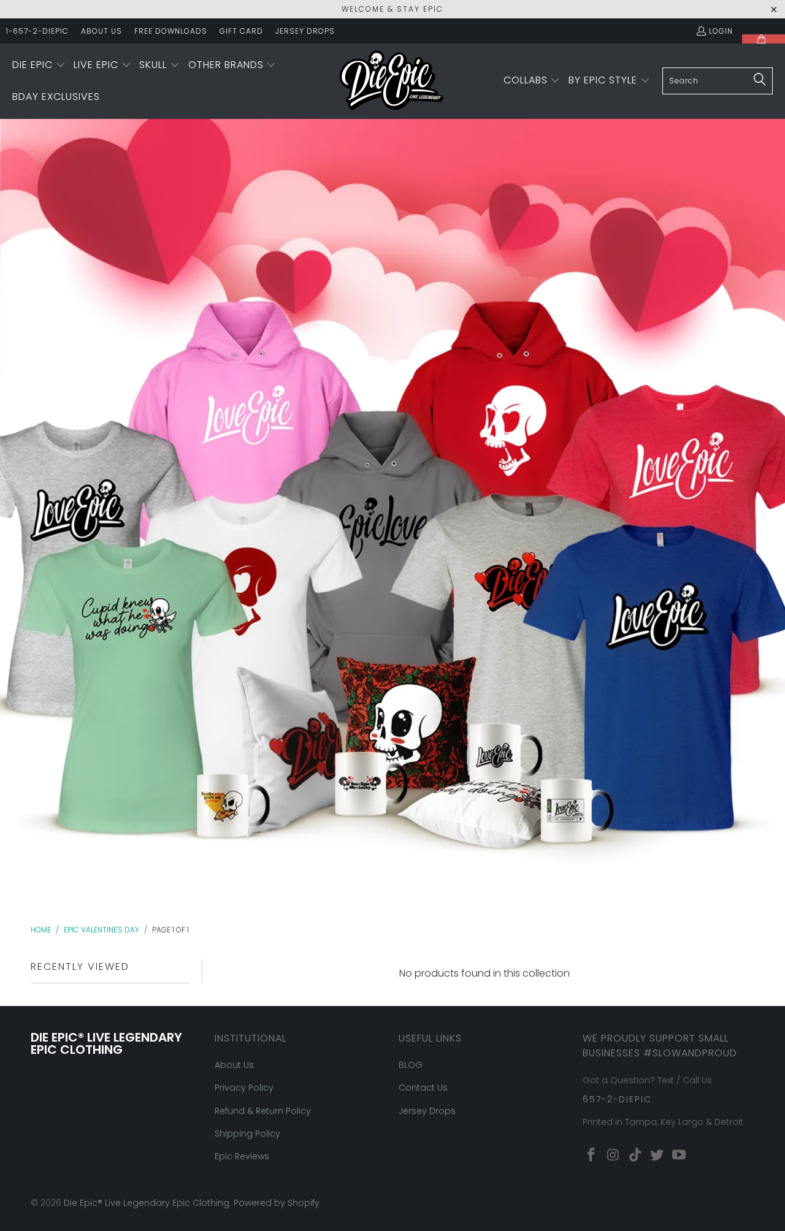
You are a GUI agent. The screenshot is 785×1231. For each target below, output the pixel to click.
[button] (39, 66)
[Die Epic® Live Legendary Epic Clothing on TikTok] (635, 1156)
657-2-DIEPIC (617, 1099)
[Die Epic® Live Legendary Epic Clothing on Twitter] (657, 1156)
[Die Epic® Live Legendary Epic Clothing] (391, 81)
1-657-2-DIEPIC (37, 31)
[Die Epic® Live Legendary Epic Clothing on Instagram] (614, 1156)
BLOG (411, 1065)
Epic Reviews (242, 1156)
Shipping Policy (247, 1133)
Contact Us (423, 1087)
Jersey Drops (427, 1111)
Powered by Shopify (277, 1203)
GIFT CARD (241, 31)
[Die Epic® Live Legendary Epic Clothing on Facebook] (592, 1156)
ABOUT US (101, 31)
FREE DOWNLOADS (170, 31)
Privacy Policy (244, 1087)
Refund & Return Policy (263, 1111)
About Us (234, 1065)
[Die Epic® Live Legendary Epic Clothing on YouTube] (679, 1156)
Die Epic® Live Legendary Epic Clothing (146, 1203)
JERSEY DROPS (305, 31)
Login (721, 31)
